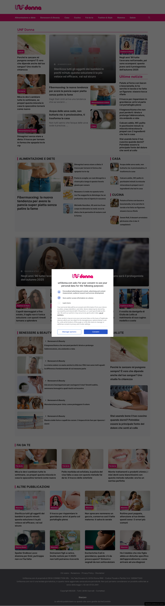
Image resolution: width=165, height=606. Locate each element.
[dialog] (82, 303)
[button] (82, 303)
